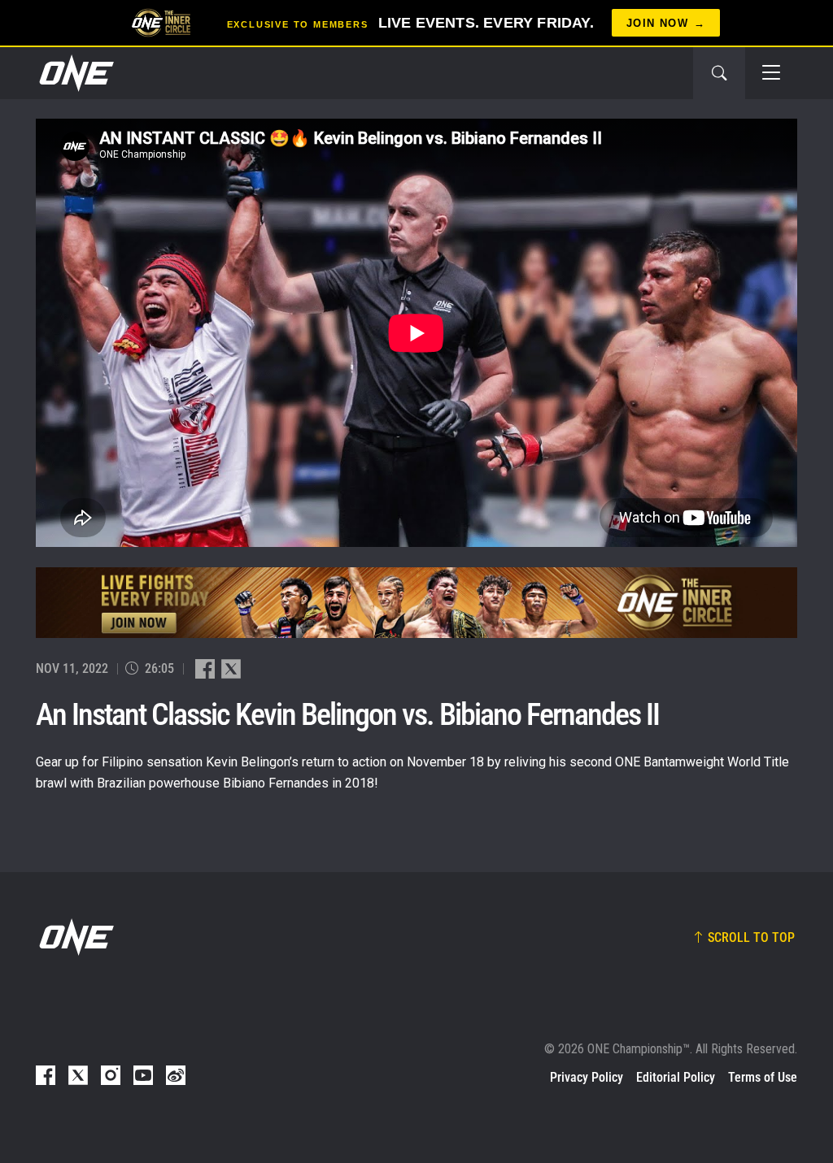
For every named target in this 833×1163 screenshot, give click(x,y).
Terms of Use (762, 1077)
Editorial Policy (675, 1077)
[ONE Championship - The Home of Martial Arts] (75, 73)
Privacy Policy (586, 1077)
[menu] (771, 73)
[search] (719, 73)
